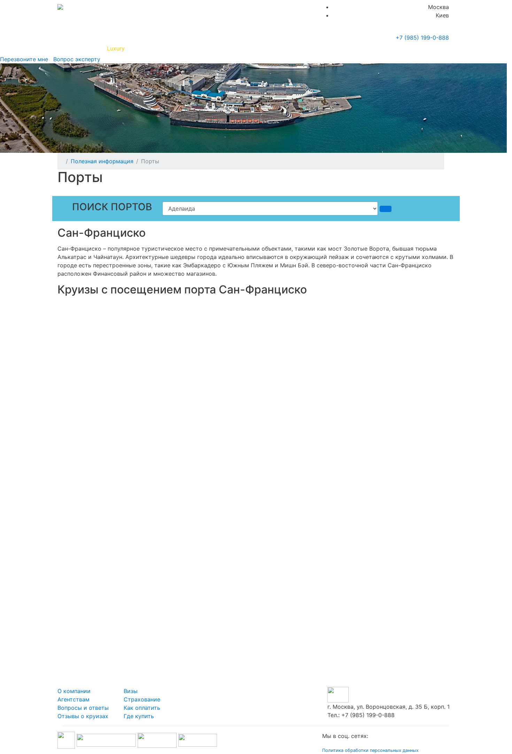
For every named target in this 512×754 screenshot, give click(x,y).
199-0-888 (422, 37)
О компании (74, 691)
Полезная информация (161, 48)
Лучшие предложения (299, 48)
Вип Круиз (83, 48)
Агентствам (73, 699)
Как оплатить (142, 707)
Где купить (349, 48)
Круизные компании (231, 48)
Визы (131, 691)
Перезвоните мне (24, 59)
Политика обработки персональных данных (370, 750)
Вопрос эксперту (75, 59)
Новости (387, 48)
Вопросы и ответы (83, 707)
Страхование (142, 699)
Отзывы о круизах (82, 716)
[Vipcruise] (60, 7)
